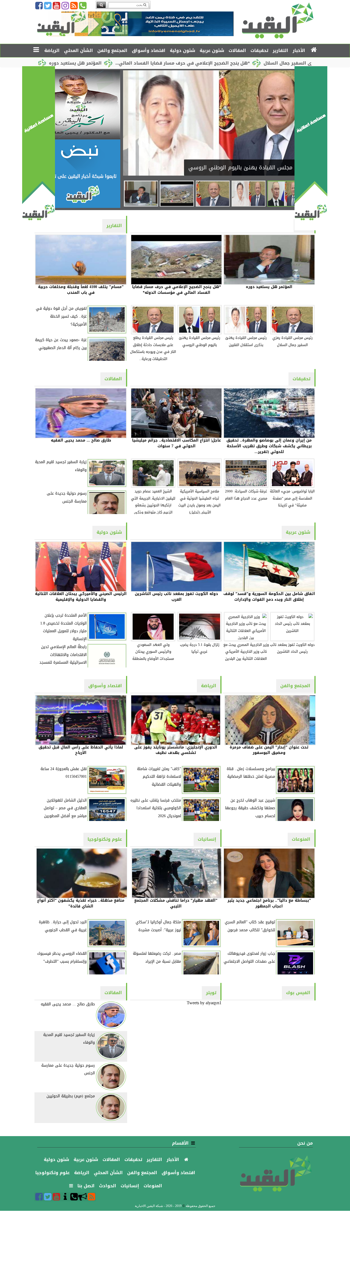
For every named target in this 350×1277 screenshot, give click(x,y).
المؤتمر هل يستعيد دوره (124, 63)
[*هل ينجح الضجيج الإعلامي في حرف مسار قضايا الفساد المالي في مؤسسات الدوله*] (177, 193)
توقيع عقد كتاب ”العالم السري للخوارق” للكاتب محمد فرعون (250, 926)
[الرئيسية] (314, 50)
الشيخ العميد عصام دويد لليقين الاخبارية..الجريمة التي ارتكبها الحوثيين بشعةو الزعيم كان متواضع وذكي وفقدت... (153, 504)
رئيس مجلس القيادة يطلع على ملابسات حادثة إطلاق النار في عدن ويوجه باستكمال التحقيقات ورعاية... (153, 348)
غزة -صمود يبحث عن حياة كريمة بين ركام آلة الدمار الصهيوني (61, 344)
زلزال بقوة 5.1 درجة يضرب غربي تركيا (199, 648)
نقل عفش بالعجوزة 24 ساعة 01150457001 (63, 772)
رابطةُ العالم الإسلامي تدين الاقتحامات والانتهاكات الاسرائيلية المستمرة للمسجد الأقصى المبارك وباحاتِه (63, 658)
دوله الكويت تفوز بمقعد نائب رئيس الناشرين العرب (176, 596)
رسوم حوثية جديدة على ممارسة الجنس (67, 497)
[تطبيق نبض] (79, 206)
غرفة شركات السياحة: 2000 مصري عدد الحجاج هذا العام (246, 495)
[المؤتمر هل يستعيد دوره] (141, 193)
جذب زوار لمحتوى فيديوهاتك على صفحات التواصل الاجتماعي (249, 957)
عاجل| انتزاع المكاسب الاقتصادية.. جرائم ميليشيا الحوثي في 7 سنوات (176, 443)
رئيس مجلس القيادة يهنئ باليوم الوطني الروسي (199, 341)
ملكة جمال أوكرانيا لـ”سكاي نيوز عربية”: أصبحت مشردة (158, 926)
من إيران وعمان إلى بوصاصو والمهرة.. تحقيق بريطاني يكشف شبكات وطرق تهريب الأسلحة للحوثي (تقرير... (269, 446)
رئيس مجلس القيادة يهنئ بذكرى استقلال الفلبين (246, 341)
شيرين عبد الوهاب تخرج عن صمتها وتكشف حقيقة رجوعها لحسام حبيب (250, 808)
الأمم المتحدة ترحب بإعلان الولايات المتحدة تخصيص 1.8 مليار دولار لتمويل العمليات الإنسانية (63, 627)
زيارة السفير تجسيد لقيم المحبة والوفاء (61, 466)
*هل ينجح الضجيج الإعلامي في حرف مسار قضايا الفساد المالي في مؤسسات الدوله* (176, 289)
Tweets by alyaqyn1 (204, 1002)
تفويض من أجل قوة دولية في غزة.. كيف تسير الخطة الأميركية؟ (61, 316)
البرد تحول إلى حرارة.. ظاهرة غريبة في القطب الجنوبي (63, 926)
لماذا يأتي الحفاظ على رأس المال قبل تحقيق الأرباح (81, 750)
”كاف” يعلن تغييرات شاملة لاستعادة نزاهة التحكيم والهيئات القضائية (159, 776)
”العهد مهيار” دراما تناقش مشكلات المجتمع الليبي (175, 903)
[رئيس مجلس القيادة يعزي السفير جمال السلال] (213, 193)
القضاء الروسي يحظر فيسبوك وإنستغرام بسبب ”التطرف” (62, 957)
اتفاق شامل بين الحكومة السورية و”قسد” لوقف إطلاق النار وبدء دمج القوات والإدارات (269, 596)
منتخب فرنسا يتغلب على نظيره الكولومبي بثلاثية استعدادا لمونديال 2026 (155, 808)
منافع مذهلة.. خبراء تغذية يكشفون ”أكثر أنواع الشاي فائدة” (80, 903)
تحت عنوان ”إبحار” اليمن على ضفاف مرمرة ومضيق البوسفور (269, 750)
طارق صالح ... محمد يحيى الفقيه (81, 440)
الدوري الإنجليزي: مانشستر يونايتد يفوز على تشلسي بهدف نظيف (175, 750)
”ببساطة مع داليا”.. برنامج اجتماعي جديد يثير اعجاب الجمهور (269, 903)
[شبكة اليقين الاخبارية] (79, 137)
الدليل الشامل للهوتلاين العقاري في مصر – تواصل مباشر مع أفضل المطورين (65, 808)
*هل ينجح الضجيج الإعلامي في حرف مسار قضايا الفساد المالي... (231, 63)
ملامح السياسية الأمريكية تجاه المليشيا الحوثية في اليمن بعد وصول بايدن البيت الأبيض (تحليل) (199, 502)
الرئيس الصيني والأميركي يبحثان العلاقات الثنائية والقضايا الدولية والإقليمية (81, 596)
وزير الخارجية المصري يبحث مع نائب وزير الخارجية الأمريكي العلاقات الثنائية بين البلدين (246, 652)
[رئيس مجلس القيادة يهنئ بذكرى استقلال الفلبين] (249, 193)
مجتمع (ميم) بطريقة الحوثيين (70, 1096)
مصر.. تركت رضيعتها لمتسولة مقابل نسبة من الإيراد (157, 957)
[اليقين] (310, 229)
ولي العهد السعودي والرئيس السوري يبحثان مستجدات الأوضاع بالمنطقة (153, 652)
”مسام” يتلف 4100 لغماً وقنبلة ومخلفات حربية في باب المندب (81, 289)
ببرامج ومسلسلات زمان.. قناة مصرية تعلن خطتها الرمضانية (251, 772)
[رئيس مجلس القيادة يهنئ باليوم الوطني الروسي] (284, 193)
